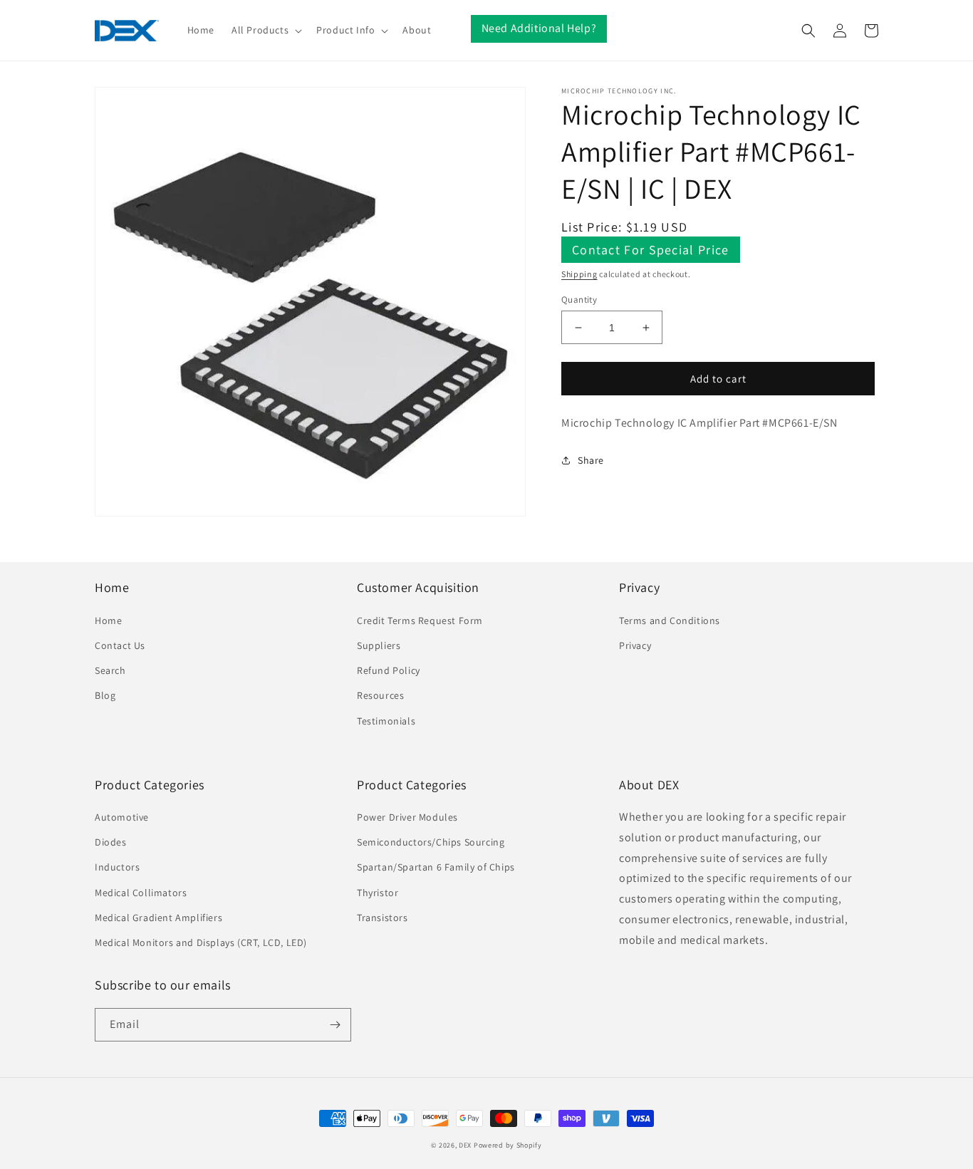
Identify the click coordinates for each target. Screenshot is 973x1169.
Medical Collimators (141, 892)
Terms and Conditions (669, 620)
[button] (265, 30)
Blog (105, 695)
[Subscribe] (334, 1024)
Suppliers (378, 645)
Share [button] (591, 460)
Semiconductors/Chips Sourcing (430, 842)
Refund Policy (388, 670)
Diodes (111, 842)
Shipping (579, 274)
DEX (465, 1145)
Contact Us (120, 645)
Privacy (635, 645)
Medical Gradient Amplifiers (158, 917)
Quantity (579, 299)
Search (110, 670)
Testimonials (386, 721)
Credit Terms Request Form (420, 620)
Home (108, 620)
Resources (380, 695)
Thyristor (377, 892)
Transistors (382, 917)
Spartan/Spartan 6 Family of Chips (436, 867)
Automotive (122, 817)
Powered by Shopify (508, 1145)
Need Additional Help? (539, 28)
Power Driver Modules (407, 817)
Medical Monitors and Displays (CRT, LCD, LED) (201, 942)
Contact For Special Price (650, 249)
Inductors (117, 867)
